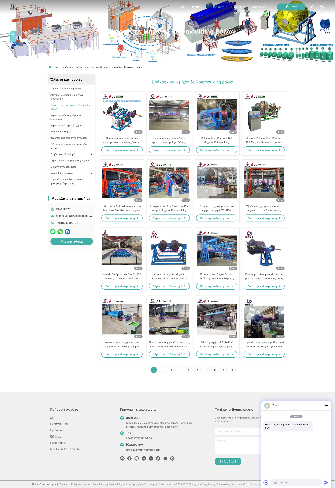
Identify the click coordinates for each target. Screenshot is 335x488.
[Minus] (326, 405)
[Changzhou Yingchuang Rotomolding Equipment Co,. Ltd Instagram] (136, 459)
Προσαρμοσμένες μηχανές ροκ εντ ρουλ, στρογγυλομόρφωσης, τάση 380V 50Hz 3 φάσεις (264, 278)
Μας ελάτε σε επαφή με (260, 7)
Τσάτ (293, 7)
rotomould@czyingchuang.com (75, 215)
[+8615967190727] (67, 231)
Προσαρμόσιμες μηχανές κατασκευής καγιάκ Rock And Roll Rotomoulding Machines (169, 346)
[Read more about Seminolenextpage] (223, 370)
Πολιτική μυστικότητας (44, 484)
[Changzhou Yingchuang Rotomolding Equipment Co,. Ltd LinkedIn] (150, 459)
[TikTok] (158, 459)
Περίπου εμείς (199, 7)
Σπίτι (183, 7)
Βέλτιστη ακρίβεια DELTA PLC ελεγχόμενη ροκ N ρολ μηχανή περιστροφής (216, 346)
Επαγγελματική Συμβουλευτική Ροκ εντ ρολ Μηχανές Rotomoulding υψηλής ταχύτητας (169, 210)
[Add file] (265, 482)
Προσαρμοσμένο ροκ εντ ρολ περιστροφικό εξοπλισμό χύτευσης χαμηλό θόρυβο (122, 142)
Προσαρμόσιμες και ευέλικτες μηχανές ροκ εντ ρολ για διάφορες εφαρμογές (169, 142)
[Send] (326, 482)
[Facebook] (129, 459)
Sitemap (63, 484)
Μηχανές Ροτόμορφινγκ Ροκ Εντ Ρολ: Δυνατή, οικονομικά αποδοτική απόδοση (122, 278)
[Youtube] (143, 459)
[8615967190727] (165, 459)
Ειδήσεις (55, 436)
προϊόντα (218, 7)
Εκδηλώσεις (239, 7)
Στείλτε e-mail (228, 461)
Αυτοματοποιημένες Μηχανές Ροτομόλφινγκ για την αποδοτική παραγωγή (169, 278)
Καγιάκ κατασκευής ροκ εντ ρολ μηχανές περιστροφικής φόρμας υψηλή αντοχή (122, 346)
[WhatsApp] (53, 231)
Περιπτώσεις (58, 442)
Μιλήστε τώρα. (71, 241)
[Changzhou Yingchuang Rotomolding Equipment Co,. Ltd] (13, 7)
